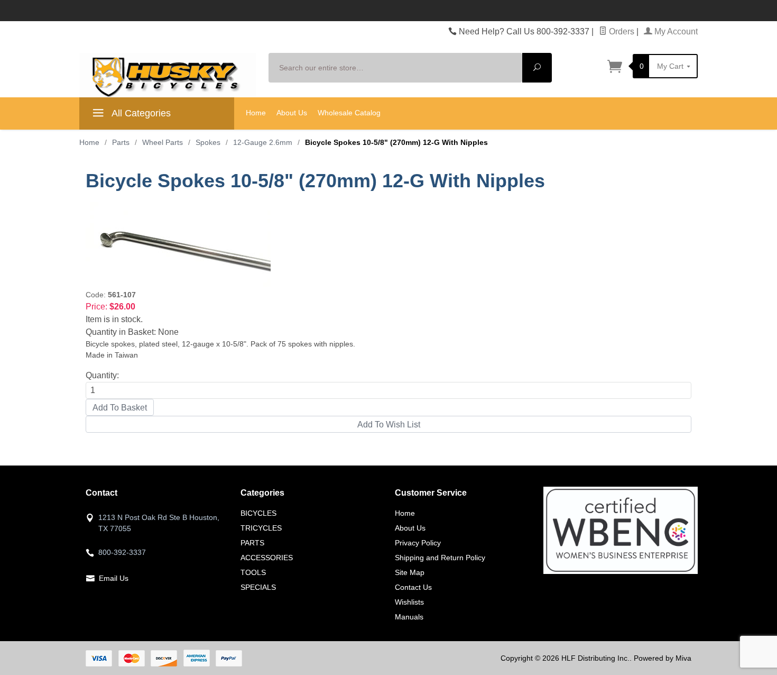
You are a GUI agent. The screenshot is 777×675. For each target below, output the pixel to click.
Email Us (113, 578)
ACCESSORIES (266, 557)
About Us (291, 112)
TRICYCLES (261, 528)
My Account (675, 31)
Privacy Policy (418, 543)
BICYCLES (258, 513)
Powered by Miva (662, 658)
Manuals (409, 617)
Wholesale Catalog (349, 112)
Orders (620, 31)
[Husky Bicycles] (167, 75)
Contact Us (413, 587)
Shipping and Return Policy (440, 557)
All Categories (140, 113)
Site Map (409, 572)
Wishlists (409, 602)
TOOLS (253, 572)
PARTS (252, 543)
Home (256, 112)
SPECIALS (258, 587)
